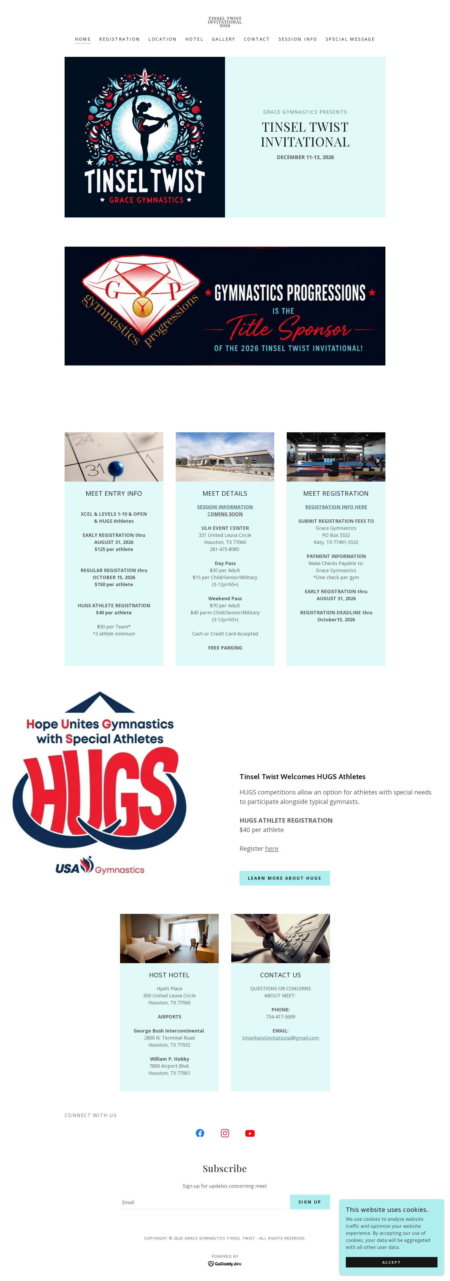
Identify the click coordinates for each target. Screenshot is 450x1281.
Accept (391, 1262)
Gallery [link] (224, 39)
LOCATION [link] (162, 39)
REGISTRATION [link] (119, 39)
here (271, 848)
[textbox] (202, 1202)
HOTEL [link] (194, 39)
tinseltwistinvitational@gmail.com (280, 1038)
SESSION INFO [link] (298, 39)
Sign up (310, 1202)
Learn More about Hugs (285, 878)
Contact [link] (257, 39)
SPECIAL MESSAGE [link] (350, 39)
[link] (225, 25)
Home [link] (83, 39)
